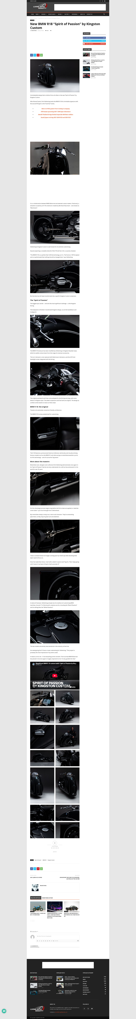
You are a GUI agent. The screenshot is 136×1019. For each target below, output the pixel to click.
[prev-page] (31, 921)
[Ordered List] (45, 941)
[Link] (53, 941)
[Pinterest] (38, 55)
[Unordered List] (47, 941)
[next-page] (33, 921)
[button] (104, 14)
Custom (35, 18)
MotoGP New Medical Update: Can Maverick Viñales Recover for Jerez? (98, 54)
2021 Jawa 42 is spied (36, 877)
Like (104, 37)
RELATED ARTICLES (35, 898)
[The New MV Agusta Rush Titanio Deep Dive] (86, 68)
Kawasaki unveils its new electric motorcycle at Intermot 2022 (70, 992)
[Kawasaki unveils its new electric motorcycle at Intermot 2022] (60, 992)
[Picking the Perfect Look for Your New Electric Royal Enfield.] (86, 61)
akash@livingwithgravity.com (61, 1012)
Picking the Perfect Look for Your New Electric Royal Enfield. (98, 61)
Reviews (43, 14)
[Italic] (39, 941)
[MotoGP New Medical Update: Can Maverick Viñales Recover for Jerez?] (86, 55)
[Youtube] (105, 1)
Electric (67, 14)
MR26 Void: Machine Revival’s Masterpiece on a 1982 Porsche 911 (71, 915)
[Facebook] (100, 1)
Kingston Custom (51, 860)
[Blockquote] (49, 941)
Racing (59, 14)
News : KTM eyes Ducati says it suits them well (72, 984)
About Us (82, 14)
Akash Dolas (34, 30)
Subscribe (102, 43)
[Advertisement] (80, 7)
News (37, 14)
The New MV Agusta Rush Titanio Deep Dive (97, 67)
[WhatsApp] (41, 55)
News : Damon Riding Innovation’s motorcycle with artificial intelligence (72, 978)
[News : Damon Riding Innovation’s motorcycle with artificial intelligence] (60, 978)
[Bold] (37, 941)
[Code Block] (51, 941)
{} (55, 940)
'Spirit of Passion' (37, 860)
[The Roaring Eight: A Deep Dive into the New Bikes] (38, 906)
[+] (57, 940)
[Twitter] (102, 1)
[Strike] (43, 941)
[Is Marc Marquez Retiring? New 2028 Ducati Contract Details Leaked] (86, 75)
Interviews (74, 14)
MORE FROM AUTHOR (47, 898)
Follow (103, 40)
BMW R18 (44, 860)
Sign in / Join (33, 1)
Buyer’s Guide (51, 14)
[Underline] (41, 941)
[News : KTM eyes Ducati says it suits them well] (60, 985)
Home (32, 14)
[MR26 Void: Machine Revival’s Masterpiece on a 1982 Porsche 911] (71, 906)
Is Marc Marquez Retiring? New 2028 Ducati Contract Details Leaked (98, 75)
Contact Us (89, 14)
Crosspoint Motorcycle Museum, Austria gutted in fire (69, 878)
